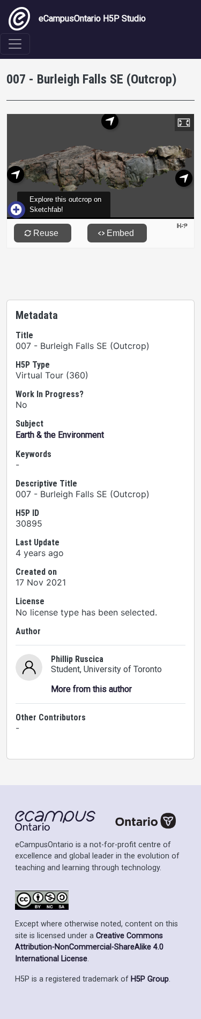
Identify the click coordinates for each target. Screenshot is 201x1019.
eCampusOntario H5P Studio (92, 18)
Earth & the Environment (60, 435)
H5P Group (150, 979)
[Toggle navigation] (15, 44)
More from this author (91, 689)
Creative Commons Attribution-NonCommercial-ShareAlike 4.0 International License (89, 947)
